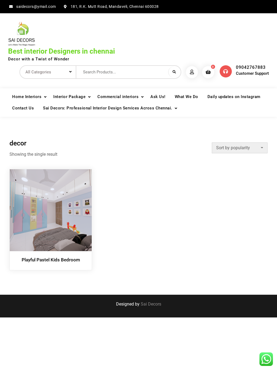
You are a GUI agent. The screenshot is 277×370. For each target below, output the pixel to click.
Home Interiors (26, 96)
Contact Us (23, 108)
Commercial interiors (117, 96)
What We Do (186, 96)
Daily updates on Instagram (233, 96)
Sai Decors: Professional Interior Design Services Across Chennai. (107, 108)
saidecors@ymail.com (36, 6)
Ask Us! (158, 96)
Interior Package (69, 96)
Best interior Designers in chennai (61, 51)
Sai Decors (151, 304)
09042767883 (251, 67)
